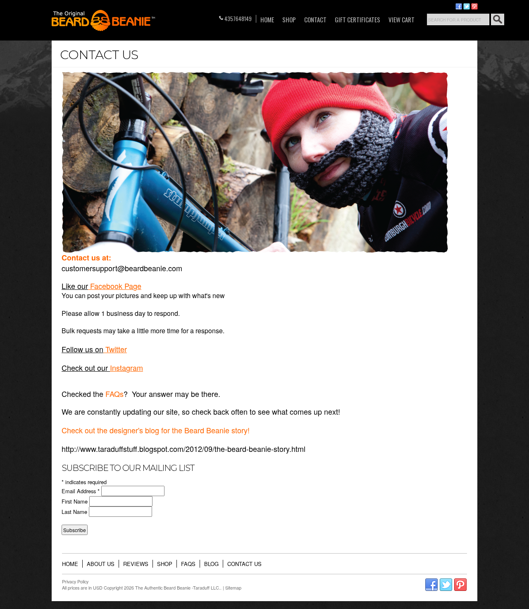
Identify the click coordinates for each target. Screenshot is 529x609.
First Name (75, 501)
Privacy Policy (75, 581)
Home (267, 19)
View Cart (401, 19)
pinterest (474, 6)
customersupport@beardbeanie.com (122, 268)
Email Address (81, 491)
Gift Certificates (357, 19)
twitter (466, 6)
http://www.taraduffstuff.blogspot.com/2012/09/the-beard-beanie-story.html (183, 448)
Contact (315, 19)
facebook (458, 6)
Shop (289, 19)
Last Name (75, 512)
